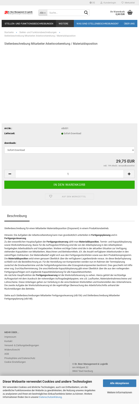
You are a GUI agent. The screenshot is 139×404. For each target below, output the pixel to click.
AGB (6, 353)
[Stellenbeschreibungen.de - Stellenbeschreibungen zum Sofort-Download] (18, 12)
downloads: (10, 143)
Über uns (129, 23)
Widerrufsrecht (12, 349)
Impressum (10, 336)
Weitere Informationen (119, 392)
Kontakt (8, 341)
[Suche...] (86, 13)
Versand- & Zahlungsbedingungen (21, 345)
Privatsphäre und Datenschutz (19, 358)
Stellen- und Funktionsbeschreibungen (29, 23)
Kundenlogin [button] (109, 2)
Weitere (63, 23)
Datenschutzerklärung (50, 397)
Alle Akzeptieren (119, 383)
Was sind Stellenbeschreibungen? (98, 23)
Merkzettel (129, 2)
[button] (92, 2)
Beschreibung (17, 216)
